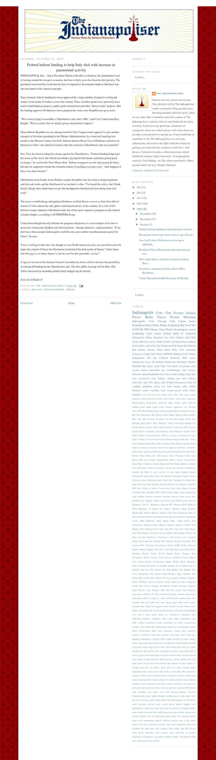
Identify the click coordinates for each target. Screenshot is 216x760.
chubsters (146, 618)
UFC (152, 577)
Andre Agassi (174, 402)
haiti (167, 655)
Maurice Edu (166, 512)
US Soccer (167, 577)
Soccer (179, 565)
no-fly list (151, 687)
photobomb (166, 699)
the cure (145, 728)
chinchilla (136, 618)
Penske (177, 541)
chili (194, 614)
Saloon (168, 557)
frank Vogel (148, 647)
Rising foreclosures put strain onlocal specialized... (166, 235)
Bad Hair (146, 410)
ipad (169, 663)
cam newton (164, 610)
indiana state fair (188, 659)
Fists (193, 451)
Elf (188, 447)
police (157, 386)
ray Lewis (164, 708)
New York (173, 528)
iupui (189, 663)
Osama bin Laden (140, 541)
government (165, 651)
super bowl (171, 724)
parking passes (173, 695)
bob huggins (156, 606)
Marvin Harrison (151, 512)
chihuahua (185, 614)
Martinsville (137, 512)
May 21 (192, 512)
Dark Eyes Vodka (188, 439)
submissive (153, 724)
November (145, 219)
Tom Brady (173, 366)
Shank (183, 561)
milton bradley (175, 679)
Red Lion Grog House (185, 549)
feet (174, 643)
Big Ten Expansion (162, 345)
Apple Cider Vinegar (162, 406)
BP (139, 410)
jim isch (171, 667)
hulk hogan (165, 659)
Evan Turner (189, 353)
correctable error (147, 626)
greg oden (184, 651)
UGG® (158, 577)
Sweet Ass (160, 569)
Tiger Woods (166, 329)
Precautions (161, 545)
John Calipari (177, 337)
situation (185, 716)
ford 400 (192, 643)
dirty (184, 630)
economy (155, 639)
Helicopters (143, 467)
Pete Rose (186, 541)
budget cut (137, 610)
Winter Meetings (179, 585)
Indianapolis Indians (141, 476)
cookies (135, 626)
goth (157, 651)
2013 (139, 187)
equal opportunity (146, 643)
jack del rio (147, 667)
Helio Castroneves (156, 467)
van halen (158, 736)
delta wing (157, 630)
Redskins (136, 553)
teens (163, 390)
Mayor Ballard (138, 516)
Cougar (146, 353)
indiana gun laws (176, 378)
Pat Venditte (167, 541)
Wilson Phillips (151, 585)
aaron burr (181, 590)
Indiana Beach (189, 472)
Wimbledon (165, 585)
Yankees (155, 590)
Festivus (187, 451)
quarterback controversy (143, 708)
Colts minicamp (187, 349)
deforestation (144, 630)
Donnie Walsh (189, 443)
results (193, 708)
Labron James (173, 492)
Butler (149, 317)
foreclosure (137, 647)
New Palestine (146, 528)
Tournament (144, 573)
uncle (171, 732)
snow (134, 720)
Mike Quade (163, 520)
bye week (154, 610)
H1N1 (171, 463)
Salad (161, 557)
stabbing (166, 720)
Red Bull (169, 549)
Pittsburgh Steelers (186, 361)
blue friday (145, 606)
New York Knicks (188, 528)
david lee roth (174, 626)
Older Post (116, 303)
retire (184, 386)
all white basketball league (163, 594)
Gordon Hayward (160, 463)
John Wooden (153, 484)
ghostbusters (54, 289)
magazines (191, 671)
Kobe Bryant (182, 488)
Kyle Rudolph (148, 492)
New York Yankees (140, 532)
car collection (176, 610)
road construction (139, 712)
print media (162, 704)
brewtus (180, 606)
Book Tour (191, 419)
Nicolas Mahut (166, 532)
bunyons (136, 374)
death (134, 630)
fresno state (159, 647)
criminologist (161, 626)
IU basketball (188, 333)
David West (157, 443)
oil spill (169, 687)
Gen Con (143, 459)
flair (178, 643)
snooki (193, 716)
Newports (154, 532)
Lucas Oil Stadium (154, 361)
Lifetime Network (162, 496)
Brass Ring (152, 423)
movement (161, 683)
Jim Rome (186, 480)
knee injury (148, 671)
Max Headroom (180, 512)
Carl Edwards (161, 431)
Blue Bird (137, 419)
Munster (170, 524)
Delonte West (169, 443)
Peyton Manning (183, 317)
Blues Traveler (166, 419)
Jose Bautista (181, 484)
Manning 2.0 (145, 508)
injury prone (137, 663)
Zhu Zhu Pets (168, 590)
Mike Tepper (176, 520)
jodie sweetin (183, 667)
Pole (142, 545)
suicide (162, 724)
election (176, 639)
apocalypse (137, 598)
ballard (178, 341)
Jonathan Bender (167, 484)
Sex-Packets (158, 561)
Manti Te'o (158, 508)
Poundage (150, 545)
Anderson (162, 402)
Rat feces (159, 549)
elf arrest (185, 639)
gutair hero (144, 655)
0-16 (144, 394)
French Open (138, 455)
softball (158, 720)
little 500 (181, 671)
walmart (167, 736)
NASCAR (137, 329)
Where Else (137, 585)
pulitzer (179, 704)
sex (149, 716)
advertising (137, 594)
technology (138, 333)
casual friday (157, 614)
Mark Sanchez (189, 508)
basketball (154, 370)
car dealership (189, 610)
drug (172, 634)
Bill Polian (177, 345)
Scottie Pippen (189, 557)
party (183, 695)
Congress (137, 353)
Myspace (180, 524)
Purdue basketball (169, 325)
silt (178, 716)
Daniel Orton (159, 439)
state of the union (187, 720)
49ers (176, 394)
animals (180, 594)
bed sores (160, 602)
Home (71, 303)
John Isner (142, 484)
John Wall (190, 337)
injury (157, 382)
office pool (160, 687)
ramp (157, 708)
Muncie (162, 524)
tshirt (157, 732)
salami (181, 712)
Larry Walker (138, 496)
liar (161, 671)
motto (142, 683)
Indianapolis (143, 312)
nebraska (178, 683)
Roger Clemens (182, 553)
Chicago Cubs (166, 321)
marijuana (172, 675)
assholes (182, 598)
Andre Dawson (189, 402)
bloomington (180, 329)
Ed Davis (182, 447)
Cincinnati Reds (153, 435)
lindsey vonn (170, 671)
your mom (147, 740)
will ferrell (185, 736)
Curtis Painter (153, 333)
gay (188, 647)
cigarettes (156, 618)
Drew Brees (157, 353)
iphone (175, 663)
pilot (173, 699)
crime (188, 374)
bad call (144, 602)
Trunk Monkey (169, 573)
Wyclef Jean (144, 590)
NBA (147, 329)
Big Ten (184, 325)
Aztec (135, 410)
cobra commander (181, 618)
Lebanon (149, 496)
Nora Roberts (179, 532)
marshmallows (145, 679)
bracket (172, 606)
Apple (148, 406)
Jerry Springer (175, 480)
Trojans (158, 573)
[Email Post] (81, 286)
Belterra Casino (189, 410)
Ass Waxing (190, 406)
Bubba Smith (165, 427)
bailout (37, 289)
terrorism (136, 728)
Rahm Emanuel (188, 545)
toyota (170, 390)
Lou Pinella (176, 500)
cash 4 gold (144, 614)
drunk (188, 634)
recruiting (185, 708)
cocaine (173, 374)
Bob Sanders (139, 349)
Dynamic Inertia (157, 447)
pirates (179, 699)
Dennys (179, 443)
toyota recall (181, 390)
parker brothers (158, 695)
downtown (145, 634)
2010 (139, 203)
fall (155, 643)
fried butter (171, 647)
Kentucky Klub (178, 357)
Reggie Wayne (149, 553)
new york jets (189, 683)
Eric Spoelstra (145, 451)
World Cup (168, 341)
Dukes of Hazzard (140, 447)
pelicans (145, 699)
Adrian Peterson (147, 398)
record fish (175, 708)
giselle (151, 651)
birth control (190, 602)
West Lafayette (188, 581)
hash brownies (176, 655)
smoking (155, 390)
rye (170, 712)
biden (180, 602)
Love (144, 504)
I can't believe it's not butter (165, 472)
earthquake (145, 639)
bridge (187, 606)
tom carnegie (162, 728)
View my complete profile (150, 170)
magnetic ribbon (139, 675)
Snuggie (171, 565)
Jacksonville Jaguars (180, 476)
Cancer (192, 427)
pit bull (186, 699)
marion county (184, 675)
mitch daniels (189, 679)
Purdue (170, 545)
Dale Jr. (135, 439)
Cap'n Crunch (138, 431)
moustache (151, 683)
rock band (152, 712)
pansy (148, 695)
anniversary (190, 594)
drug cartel (180, 634)
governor (174, 651)
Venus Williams (139, 581)
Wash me (175, 581)
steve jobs (142, 724)
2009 (139, 209)
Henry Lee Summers (175, 467)
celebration (174, 614)
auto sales (191, 598)
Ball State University (159, 410)
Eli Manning (176, 353)
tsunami (164, 732)
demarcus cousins (172, 630)
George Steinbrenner (158, 459)
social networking (146, 720)
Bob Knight (179, 419)
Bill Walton (157, 414)
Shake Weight (172, 561)
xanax (139, 740)
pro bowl (167, 386)
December (145, 213)
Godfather (147, 463)
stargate (174, 720)
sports (149, 345)
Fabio (155, 451)
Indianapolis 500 (141, 357)
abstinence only (188, 366)
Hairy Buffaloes (182, 463)
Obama (70, 289)
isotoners (182, 663)
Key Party (171, 488)
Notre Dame (152, 325)
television (191, 724)
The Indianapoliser (170, 93)
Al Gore (159, 398)
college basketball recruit (150, 622)
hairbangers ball (157, 655)
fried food (181, 647)
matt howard (167, 382)
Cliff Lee (165, 435)
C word (175, 427)
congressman (190, 622)
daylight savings (188, 626)
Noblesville (170, 361)
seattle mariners (139, 716)
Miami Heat (163, 516)
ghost (193, 647)
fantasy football (164, 643)
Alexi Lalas (181, 398)
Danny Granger (172, 439)
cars (134, 614)
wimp (193, 736)
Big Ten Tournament (141, 414)
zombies (156, 740)
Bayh (172, 410)
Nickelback (138, 325)
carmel (192, 329)
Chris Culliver (138, 435)
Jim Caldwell (160, 357)
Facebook (162, 451)
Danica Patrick (146, 439)
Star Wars (150, 569)
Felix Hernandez (175, 451)
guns (153, 378)
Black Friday (190, 414)
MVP (184, 504)
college (181, 374)
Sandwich (176, 557)
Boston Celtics (155, 349)
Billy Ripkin (169, 414)
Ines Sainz (155, 476)
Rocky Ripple (166, 553)
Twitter (159, 341)
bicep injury (171, 602)
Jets (166, 337)
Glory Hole (137, 463)
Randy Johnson (139, 549)
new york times (139, 687)
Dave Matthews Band (141, 443)
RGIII (177, 545)
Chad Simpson (175, 431)
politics (141, 345)
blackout (136, 606)
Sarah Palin (160, 366)
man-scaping (153, 675)
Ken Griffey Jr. (144, 488)
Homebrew (191, 467)
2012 (139, 193)
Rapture (150, 549)
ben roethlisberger (170, 370)
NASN (187, 524)
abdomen (192, 590)
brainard (191, 341)
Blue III (154, 419)
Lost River (165, 500)
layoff (156, 671)
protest (177, 386)
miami (155, 679)
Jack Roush (166, 476)
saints (175, 712)
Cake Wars (184, 427)
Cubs (193, 325)
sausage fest (190, 712)
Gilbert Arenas (176, 459)
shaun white (170, 716)
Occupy (142, 537)
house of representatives (148, 659)
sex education (158, 716)
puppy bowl (190, 704)
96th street (184, 394)
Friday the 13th (153, 455)
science (145, 390)
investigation (160, 663)
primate (151, 704)
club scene (167, 618)
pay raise (136, 699)
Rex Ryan (148, 366)
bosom (165, 606)
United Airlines (179, 577)
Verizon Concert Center (159, 581)
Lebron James (187, 321)
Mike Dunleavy (147, 520)
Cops (193, 435)
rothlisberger (163, 712)
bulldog (145, 610)
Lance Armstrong (188, 492)
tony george (174, 728)
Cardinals (150, 431)
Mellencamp (151, 516)
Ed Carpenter (171, 447)
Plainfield (136, 366)
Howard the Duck (140, 472)
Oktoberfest (151, 537)
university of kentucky (142, 736)
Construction (184, 435)
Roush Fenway (151, 557)
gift (145, 651)
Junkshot (192, 484)
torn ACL (185, 728)
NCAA (135, 341)
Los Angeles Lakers (150, 500)
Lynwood (164, 504)
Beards (178, 410)
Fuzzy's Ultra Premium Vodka (176, 455)
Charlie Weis (190, 431)
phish (157, 699)
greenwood (143, 378)
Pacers (161, 317)
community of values (173, 622)
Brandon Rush (139, 423)
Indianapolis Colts (143, 321)
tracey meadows (146, 732)
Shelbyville (144, 565)
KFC (134, 488)
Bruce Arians (153, 427)
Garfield (167, 333)
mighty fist (164, 679)
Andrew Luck (138, 406)
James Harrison (148, 480)
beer (184, 341)
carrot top (164, 374)
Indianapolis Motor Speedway (147, 337)
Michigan (173, 516)
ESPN (166, 353)
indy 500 (148, 382)
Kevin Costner (158, 488)
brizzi (193, 606)
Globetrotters (190, 459)
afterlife (146, 594)
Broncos (143, 427)
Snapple (163, 565)
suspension (181, 724)
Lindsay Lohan (178, 496)
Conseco (174, 435)
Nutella (189, 532)
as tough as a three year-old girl (162, 598)
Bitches (179, 414)
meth (134, 345)
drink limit (156, 634)
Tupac (179, 573)
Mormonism (137, 524)
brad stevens (189, 370)
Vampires (191, 577)
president (143, 704)
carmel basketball (150, 374)
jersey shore (159, 667)
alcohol (135, 370)
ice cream (175, 659)
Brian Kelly (171, 349)
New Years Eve (161, 528)
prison (171, 704)
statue (135, 724)
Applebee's (178, 406)
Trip (152, 573)
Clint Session (174, 313)
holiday (161, 378)
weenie (175, 736)
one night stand (156, 691)
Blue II (146, 419)
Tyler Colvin (143, 577)
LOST (163, 492)
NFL (142, 341)
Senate (149, 561)
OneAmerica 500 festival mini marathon (177, 537)
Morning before (151, 524)
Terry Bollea (172, 569)
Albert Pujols (169, 398)
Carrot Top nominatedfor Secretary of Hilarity (163, 278)
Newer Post (26, 303)
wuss (134, 740)
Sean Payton (138, 561)
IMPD (176, 333)
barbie (152, 602)
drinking (165, 634)
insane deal (149, 663)
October (144, 224)
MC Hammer (175, 504)
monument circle (183, 382)
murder (170, 683)
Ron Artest (150, 341)
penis (152, 699)
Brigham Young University (171, 423)
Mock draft (190, 520)
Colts (159, 313)
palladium (147, 386)
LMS (157, 492)
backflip (135, 602)
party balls (191, 695)
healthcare (187, 655)
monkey (135, 683)
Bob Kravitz (190, 345)
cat (166, 614)
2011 (139, 198)
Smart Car (154, 565)
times (152, 728)
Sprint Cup (187, 565)
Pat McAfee (155, 541)
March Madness (172, 508)
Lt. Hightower (153, 504)
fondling (184, 643)
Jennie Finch (161, 480)
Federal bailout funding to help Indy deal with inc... (166, 229)
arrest (145, 598)
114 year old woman (157, 394)
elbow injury (165, 639)
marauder (163, 675)
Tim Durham (185, 569)
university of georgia (186, 732)
